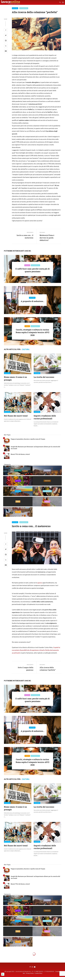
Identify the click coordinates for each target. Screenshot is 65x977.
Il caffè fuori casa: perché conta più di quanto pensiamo (32, 270)
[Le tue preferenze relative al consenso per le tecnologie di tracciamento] (2, 974)
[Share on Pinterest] (6, 41)
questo (39, 583)
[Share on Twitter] (6, 35)
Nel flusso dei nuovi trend (16, 416)
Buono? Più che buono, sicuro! (20, 454)
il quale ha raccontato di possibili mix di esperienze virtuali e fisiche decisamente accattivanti (36, 650)
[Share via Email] (6, 51)
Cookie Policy (38, 973)
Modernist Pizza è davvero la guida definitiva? (47, 237)
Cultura (15, 8)
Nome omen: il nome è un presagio (15, 378)
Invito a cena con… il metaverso (25, 236)
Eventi (27, 326)
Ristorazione (23, 8)
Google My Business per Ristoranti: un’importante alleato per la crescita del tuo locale (35, 447)
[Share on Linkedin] (6, 46)
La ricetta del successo (44, 377)
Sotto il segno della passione (25, 668)
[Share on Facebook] (6, 30)
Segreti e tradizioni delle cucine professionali (45, 417)
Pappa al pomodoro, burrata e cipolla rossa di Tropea (28, 439)
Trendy (27, 265)
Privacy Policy (30, 973)
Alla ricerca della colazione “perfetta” (47, 668)
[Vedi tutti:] (17, 470)
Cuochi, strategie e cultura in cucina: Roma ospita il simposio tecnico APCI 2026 (32, 332)
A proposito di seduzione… (32, 301)
